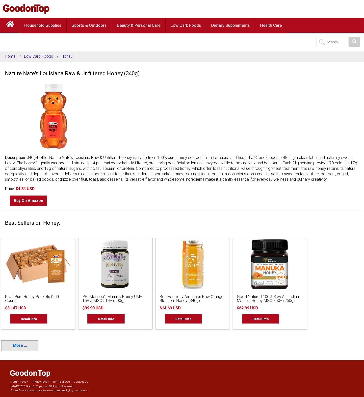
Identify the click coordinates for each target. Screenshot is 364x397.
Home (10, 56)
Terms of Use (61, 381)
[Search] (354, 42)
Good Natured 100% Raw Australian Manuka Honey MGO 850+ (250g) (268, 298)
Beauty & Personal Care (138, 25)
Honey (67, 56)
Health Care (271, 25)
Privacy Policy (40, 381)
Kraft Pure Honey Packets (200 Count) (32, 298)
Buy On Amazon (28, 200)
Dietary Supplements (230, 25)
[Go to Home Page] (10, 25)
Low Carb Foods (186, 25)
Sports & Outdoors (89, 25)
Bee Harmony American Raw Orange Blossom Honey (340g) (191, 298)
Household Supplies (42, 25)
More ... (20, 345)
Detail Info (29, 319)
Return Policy (19, 381)
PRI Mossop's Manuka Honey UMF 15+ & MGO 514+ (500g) (112, 298)
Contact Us (81, 381)
